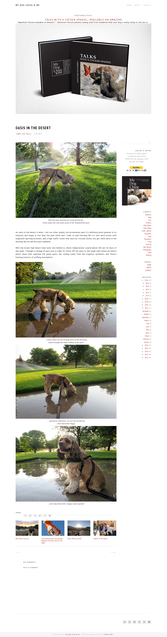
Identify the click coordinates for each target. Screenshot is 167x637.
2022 (148, 293)
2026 (147, 280)
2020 (147, 299)
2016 (147, 345)
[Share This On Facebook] (25, 515)
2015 (147, 348)
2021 (148, 296)
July (148, 323)
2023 (148, 289)
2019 (147, 302)
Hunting (148, 244)
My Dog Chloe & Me (28, 5)
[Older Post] (114, 553)
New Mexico (26, 134)
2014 (147, 351)
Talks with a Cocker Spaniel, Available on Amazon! (83, 19)
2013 (147, 355)
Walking (148, 255)
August (147, 320)
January (147, 342)
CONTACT (147, 5)
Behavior (148, 215)
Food (149, 242)
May (148, 330)
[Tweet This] (30, 515)
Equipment (147, 239)
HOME (149, 265)
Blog (149, 217)
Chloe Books (147, 225)
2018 (147, 305)
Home (129, 5)
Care (149, 220)
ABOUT (137, 5)
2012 (147, 358)
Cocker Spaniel (146, 231)
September (146, 317)
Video (149, 252)
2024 (148, 286)
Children (148, 223)
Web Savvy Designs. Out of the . (97, 634)
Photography (147, 250)
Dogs (149, 236)
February (146, 339)
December (146, 311)
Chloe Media (147, 228)
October (147, 314)
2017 (147, 308)
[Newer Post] (18, 553)
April (148, 333)
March (147, 336)
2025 (148, 283)
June (148, 327)
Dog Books (148, 234)
